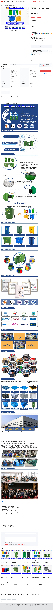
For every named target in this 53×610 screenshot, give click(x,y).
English (8, 605)
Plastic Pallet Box (16, 584)
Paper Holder (14, 594)
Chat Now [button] (47, 17)
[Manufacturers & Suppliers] (5, 1)
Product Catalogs (12, 582)
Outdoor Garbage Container (35, 594)
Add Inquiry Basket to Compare (15, 30)
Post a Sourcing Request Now (22, 544)
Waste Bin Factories (25, 598)
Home (1, 5)
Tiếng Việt (44, 605)
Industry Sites (31, 604)
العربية (30, 605)
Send (6, 544)
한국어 (32, 605)
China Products (11, 604)
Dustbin (14, 5)
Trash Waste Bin (37, 598)
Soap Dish (2, 594)
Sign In (32, 60)
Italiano (22, 605)
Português (13, 605)
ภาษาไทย (39, 605)
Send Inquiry (36, 17)
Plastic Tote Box (28, 585)
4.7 (42, 65)
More (1, 601)
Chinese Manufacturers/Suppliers (17, 604)
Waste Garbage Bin (43, 598)
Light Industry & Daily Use (5, 5)
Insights (46, 604)
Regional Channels (36, 604)
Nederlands (28, 605)
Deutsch (25, 605)
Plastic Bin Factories (18, 598)
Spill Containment (3, 585)
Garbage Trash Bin (31, 598)
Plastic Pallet (2, 584)
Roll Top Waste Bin (28, 594)
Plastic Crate (15, 585)
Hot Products (7, 604)
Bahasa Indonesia (48, 605)
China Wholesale (23, 604)
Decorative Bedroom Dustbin (20, 594)
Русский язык (19, 605)
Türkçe (41, 605)
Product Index (39, 604)
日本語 (35, 605)
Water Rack (40, 584)
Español (11, 605)
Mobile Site (43, 604)
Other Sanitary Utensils (8, 594)
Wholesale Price (27, 604)
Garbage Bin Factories (12, 598)
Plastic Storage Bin (41, 585)
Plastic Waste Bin (28, 584)
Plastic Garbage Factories (4, 598)
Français (16, 605)
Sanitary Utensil (10, 5)
